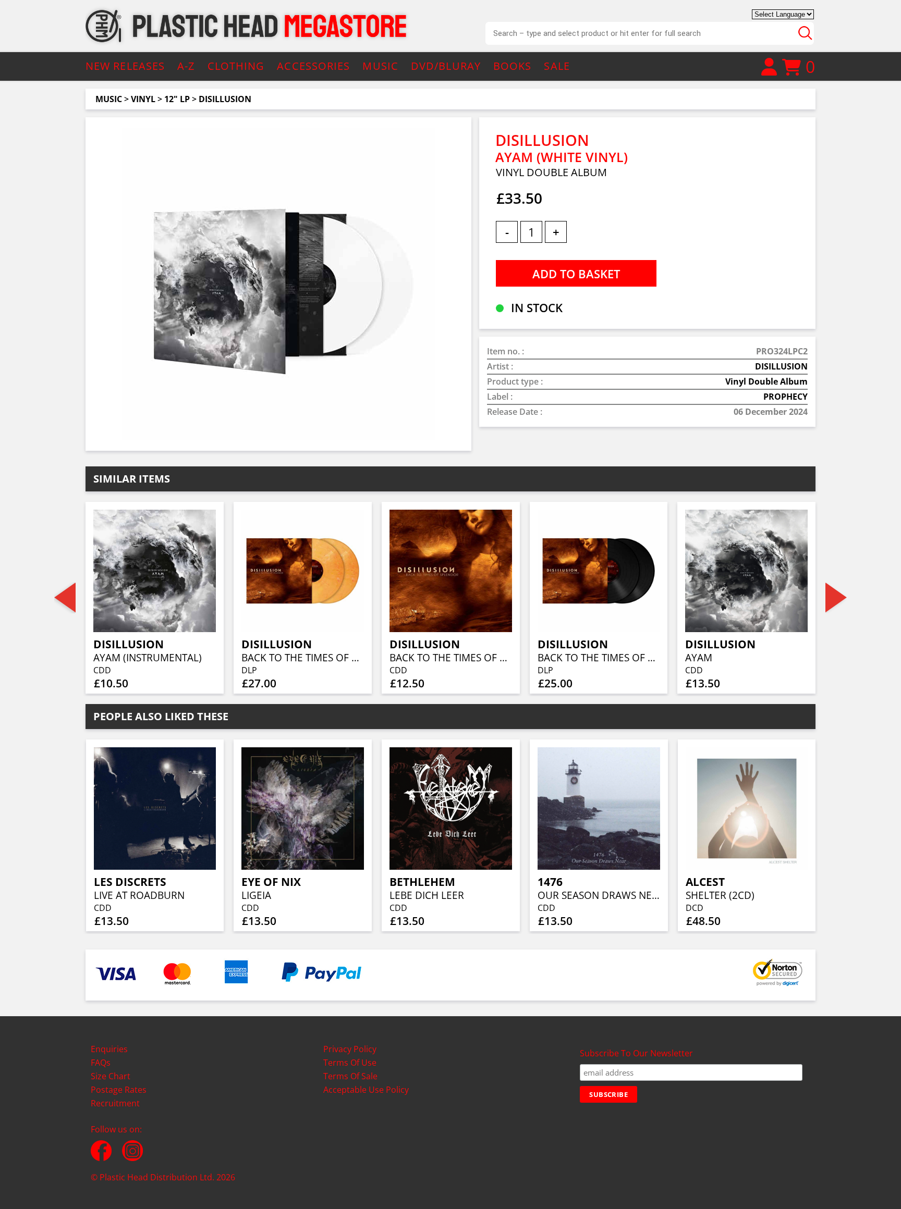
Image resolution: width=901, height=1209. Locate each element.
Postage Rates (119, 1089)
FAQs (101, 1062)
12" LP (177, 99)
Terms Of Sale (350, 1076)
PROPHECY (785, 396)
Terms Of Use (349, 1062)
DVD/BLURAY (446, 66)
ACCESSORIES (313, 66)
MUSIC (380, 66)
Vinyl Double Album (766, 381)
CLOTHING (236, 66)
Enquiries (109, 1049)
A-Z (185, 66)
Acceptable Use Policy (366, 1089)
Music (108, 99)
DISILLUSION (225, 99)
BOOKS (512, 66)
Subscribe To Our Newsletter (636, 1053)
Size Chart (110, 1076)
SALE (556, 66)
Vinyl (143, 99)
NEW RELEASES (125, 66)
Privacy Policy (349, 1049)
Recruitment (115, 1103)
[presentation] (65, 597)
